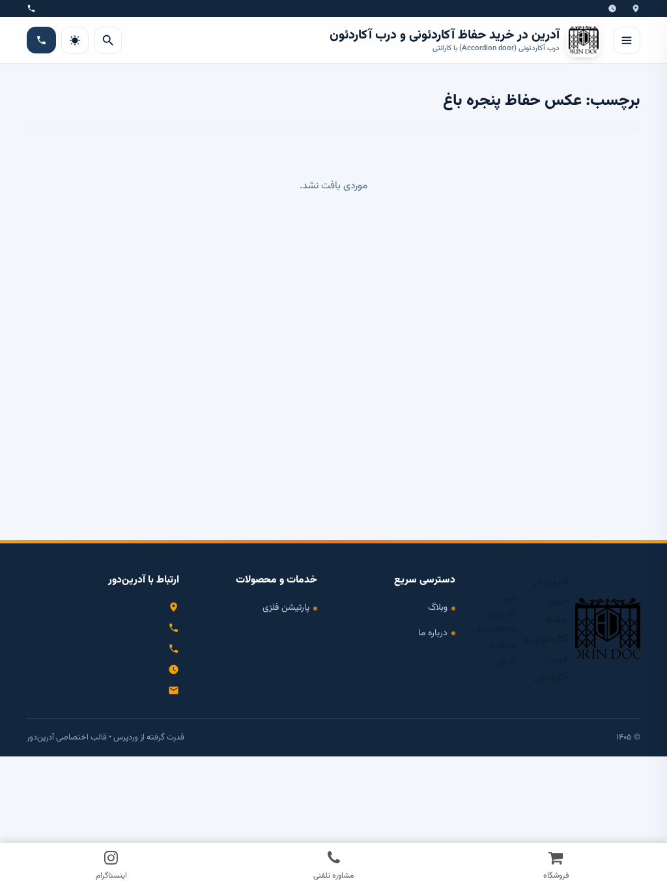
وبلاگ (437, 607)
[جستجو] (108, 40)
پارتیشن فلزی (286, 607)
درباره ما (432, 633)
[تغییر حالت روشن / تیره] (75, 40)
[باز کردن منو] (626, 40)
